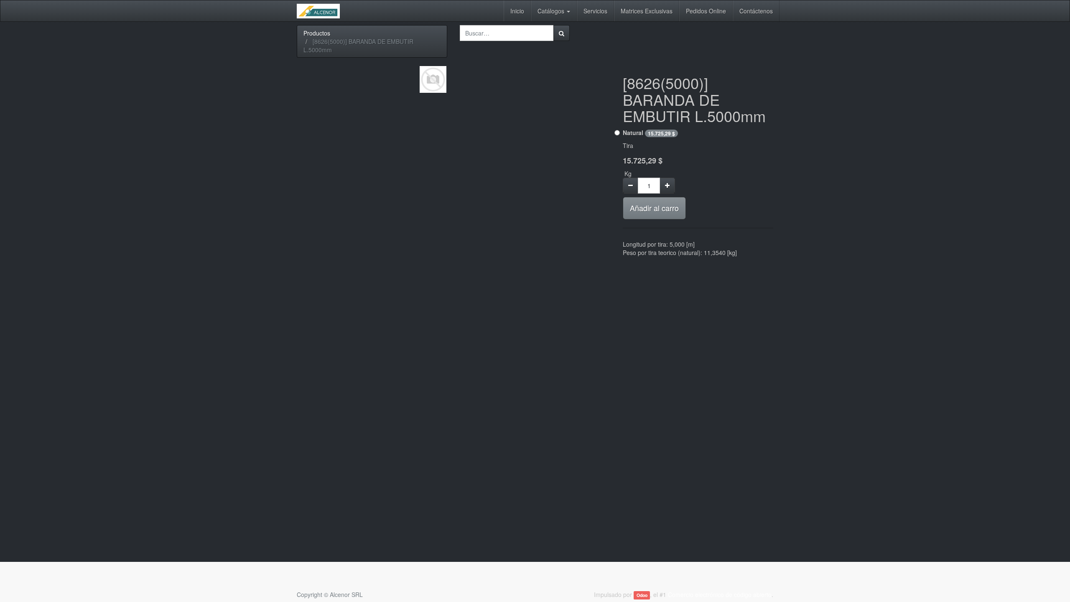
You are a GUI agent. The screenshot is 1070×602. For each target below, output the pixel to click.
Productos (316, 33)
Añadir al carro (654, 207)
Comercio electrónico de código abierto (720, 594)
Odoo (642, 595)
